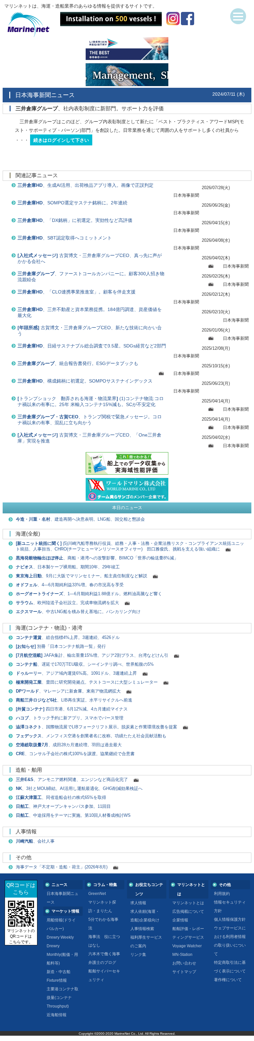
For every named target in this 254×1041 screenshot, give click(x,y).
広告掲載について (188, 911)
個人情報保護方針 (230, 919)
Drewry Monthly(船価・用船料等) (62, 954)
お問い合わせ (184, 963)
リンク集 (138, 954)
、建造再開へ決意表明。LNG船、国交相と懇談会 (80, 519)
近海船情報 (56, 1015)
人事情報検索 (142, 928)
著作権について (228, 979)
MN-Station (182, 954)
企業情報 (180, 920)
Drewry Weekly (60, 937)
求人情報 (138, 903)
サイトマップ (184, 971)
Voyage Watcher (187, 946)
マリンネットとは (188, 903)
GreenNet (97, 893)
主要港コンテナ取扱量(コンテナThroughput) (62, 998)
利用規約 (222, 893)
